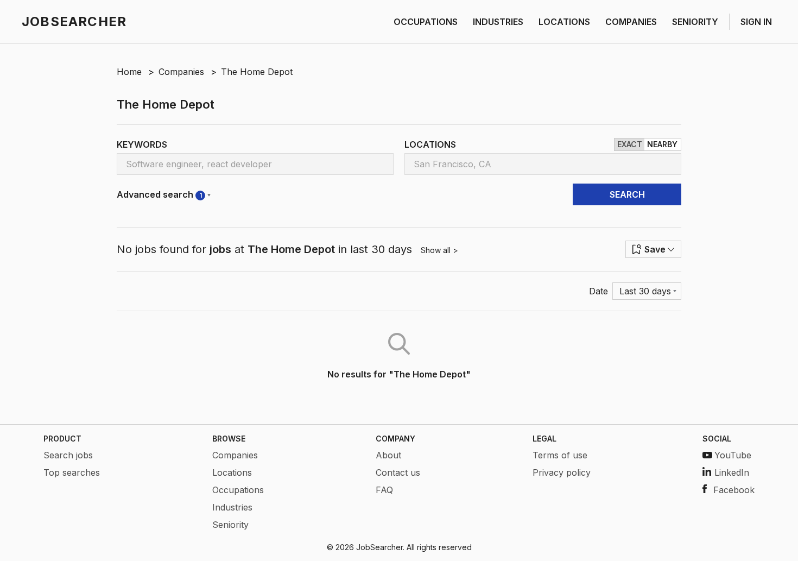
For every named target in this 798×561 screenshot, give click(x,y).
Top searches (71, 472)
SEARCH (627, 194)
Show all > (439, 250)
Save (655, 249)
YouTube (732, 455)
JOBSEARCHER (74, 21)
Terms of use (560, 455)
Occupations (238, 489)
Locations (232, 472)
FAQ (384, 489)
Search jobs (68, 455)
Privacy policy (562, 472)
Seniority (230, 524)
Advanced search (159, 194)
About (388, 455)
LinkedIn (731, 472)
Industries (232, 507)
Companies (181, 71)
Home (129, 71)
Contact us (398, 472)
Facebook (734, 489)
